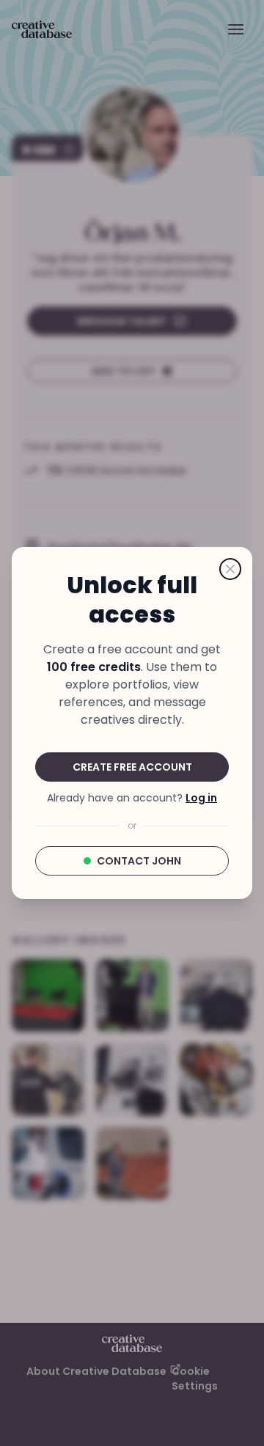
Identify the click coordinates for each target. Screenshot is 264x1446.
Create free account (132, 767)
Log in (201, 797)
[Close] (230, 569)
